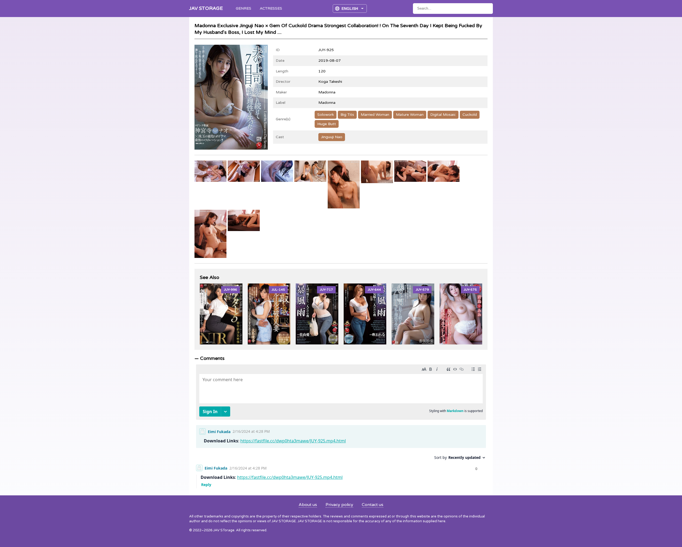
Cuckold (469, 114)
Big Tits (347, 114)
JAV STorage (206, 8)
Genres (243, 8)
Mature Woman (410, 114)
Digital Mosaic (443, 114)
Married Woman (375, 114)
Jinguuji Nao (331, 137)
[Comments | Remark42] (341, 425)
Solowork (325, 114)
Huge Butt (326, 124)
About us (308, 504)
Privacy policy (339, 504)
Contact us (372, 504)
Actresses (271, 8)
